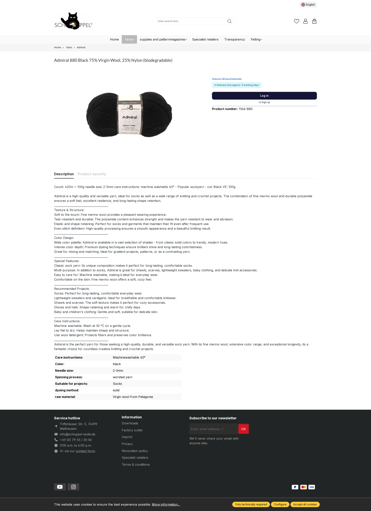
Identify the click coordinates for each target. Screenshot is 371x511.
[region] (129, 114)
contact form (85, 451)
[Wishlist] (296, 21)
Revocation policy (135, 451)
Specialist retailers (135, 457)
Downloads (130, 423)
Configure (280, 504)
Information (132, 417)
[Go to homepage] (73, 21)
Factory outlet (132, 430)
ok (243, 429)
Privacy (127, 444)
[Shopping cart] (314, 21)
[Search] (229, 21)
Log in (264, 95)
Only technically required (251, 504)
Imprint (127, 437)
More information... (166, 504)
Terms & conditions (136, 464)
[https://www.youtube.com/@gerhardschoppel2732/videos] (60, 486)
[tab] (64, 174)
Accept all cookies (305, 504)
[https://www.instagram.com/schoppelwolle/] (73, 486)
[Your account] (305, 21)
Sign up (266, 102)
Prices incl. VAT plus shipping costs (227, 79)
